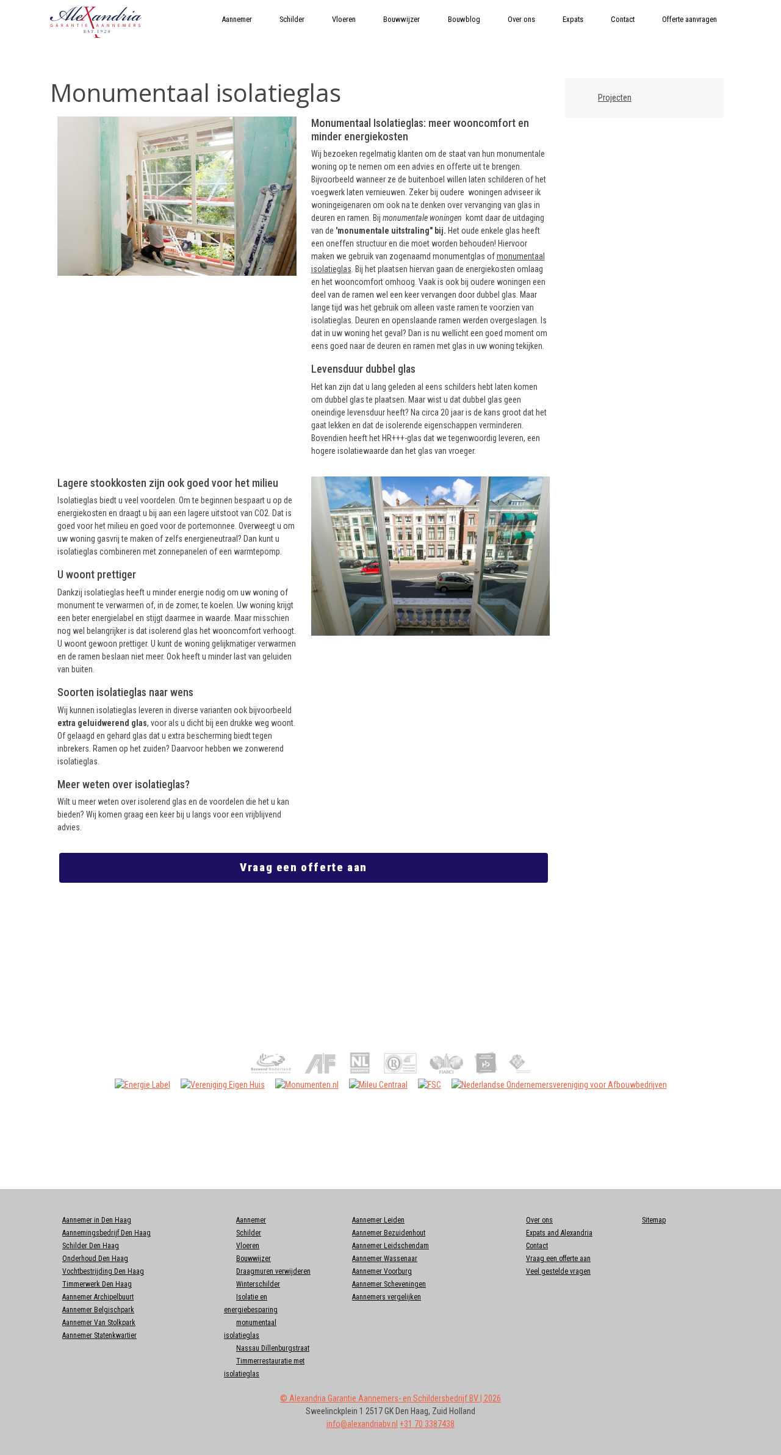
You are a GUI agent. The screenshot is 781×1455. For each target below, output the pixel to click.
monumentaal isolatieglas (250, 1329)
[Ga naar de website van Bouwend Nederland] (271, 1062)
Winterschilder (258, 1284)
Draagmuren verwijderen (273, 1271)
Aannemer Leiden (378, 1220)
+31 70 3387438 (427, 1424)
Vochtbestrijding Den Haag (103, 1271)
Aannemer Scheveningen (389, 1284)
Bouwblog (464, 19)
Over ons (521, 19)
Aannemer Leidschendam (390, 1245)
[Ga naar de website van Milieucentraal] (378, 1084)
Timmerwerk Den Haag (97, 1284)
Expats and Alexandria (559, 1233)
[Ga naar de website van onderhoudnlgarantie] (320, 1062)
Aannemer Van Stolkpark (98, 1322)
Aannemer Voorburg (382, 1271)
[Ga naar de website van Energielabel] (142, 1084)
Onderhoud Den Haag (95, 1258)
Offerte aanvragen (689, 19)
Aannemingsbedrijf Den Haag (106, 1233)
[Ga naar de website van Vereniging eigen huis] (223, 1084)
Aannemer (236, 19)
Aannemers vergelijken (386, 1297)
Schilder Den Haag (90, 1245)
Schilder (291, 19)
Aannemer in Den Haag (96, 1220)
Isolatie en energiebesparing (251, 1303)
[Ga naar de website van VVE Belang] (519, 1062)
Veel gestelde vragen (558, 1271)
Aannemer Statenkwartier (99, 1335)
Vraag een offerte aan (303, 867)
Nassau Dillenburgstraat (272, 1348)
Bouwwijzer (401, 19)
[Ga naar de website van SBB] (486, 1062)
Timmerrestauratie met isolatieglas (264, 1367)
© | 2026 (390, 1398)
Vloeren (344, 19)
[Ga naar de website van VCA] (400, 1062)
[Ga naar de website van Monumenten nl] (307, 1084)
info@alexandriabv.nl (362, 1424)
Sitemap (654, 1220)
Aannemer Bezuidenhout (388, 1233)
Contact (623, 19)
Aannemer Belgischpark (98, 1310)
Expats (573, 19)
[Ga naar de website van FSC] (429, 1084)
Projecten (615, 97)
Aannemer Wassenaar (384, 1258)
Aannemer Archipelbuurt (98, 1297)
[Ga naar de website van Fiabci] (446, 1062)
